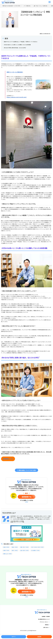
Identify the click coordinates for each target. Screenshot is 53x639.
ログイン (14, 636)
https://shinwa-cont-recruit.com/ (16, 97)
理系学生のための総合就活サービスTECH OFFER (11, 5)
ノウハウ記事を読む (27, 5)
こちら (26, 502)
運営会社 (47, 624)
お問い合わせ (46, 627)
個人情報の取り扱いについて (44, 619)
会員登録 (27, 497)
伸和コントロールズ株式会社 (15, 72)
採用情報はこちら (8, 459)
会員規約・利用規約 (46, 616)
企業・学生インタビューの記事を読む (40, 5)
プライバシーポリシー (44, 622)
